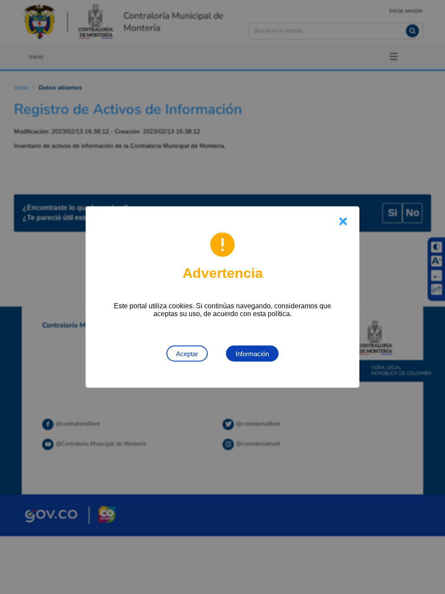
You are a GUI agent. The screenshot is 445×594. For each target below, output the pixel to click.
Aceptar (187, 353)
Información (252, 353)
